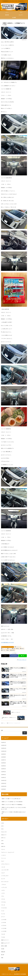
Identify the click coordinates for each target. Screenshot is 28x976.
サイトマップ (14, 971)
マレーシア (4, 648)
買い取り (4, 650)
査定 (18, 648)
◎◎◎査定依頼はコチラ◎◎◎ (7, 642)
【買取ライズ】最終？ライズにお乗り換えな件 (10, 798)
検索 (2, 730)
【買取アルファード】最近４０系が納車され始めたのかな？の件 (13, 812)
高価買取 (13, 650)
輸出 (8, 650)
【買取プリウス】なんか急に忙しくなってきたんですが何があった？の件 (13, 808)
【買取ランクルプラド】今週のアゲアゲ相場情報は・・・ (13, 804)
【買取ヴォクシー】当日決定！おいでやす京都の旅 (11, 801)
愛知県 (14, 648)
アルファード (18, 646)
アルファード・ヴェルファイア (8, 646)
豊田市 (22, 648)
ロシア (10, 648)
